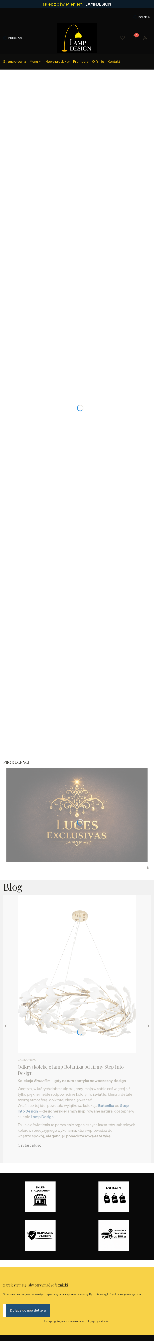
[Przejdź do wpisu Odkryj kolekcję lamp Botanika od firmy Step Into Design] (77, 974)
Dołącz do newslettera (28, 1310)
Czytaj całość (29, 1145)
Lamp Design (42, 1116)
